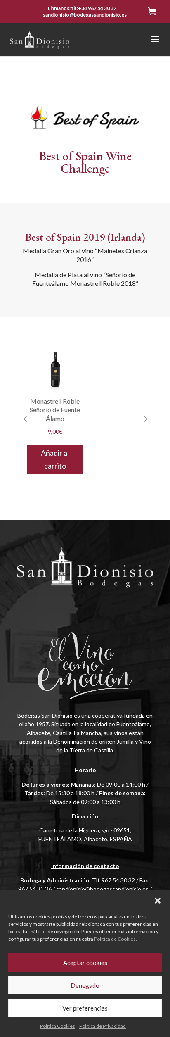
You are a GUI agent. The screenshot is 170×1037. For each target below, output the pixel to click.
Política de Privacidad (102, 1026)
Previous (25, 418)
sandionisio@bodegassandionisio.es (102, 888)
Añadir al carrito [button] (55, 459)
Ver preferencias (85, 1008)
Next (145, 418)
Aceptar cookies (85, 962)
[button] (157, 901)
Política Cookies (57, 1026)
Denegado (85, 985)
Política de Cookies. (115, 939)
